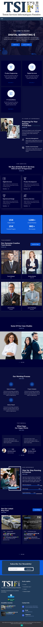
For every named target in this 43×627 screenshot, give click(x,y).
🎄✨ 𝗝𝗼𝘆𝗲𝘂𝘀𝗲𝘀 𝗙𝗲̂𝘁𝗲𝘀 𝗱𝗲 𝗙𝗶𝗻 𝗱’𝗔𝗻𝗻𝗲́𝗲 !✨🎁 (31, 534)
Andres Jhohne (32, 276)
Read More (10, 82)
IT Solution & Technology (32, 348)
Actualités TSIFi (6, 517)
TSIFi (4, 531)
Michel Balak (11, 307)
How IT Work (26, 44)
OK (21, 625)
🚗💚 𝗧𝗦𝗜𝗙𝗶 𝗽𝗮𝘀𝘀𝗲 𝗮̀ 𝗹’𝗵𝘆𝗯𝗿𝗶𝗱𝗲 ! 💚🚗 (9, 534)
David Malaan (11, 276)
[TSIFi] (21, 8)
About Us (15, 44)
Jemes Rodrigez (32, 307)
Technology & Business (11, 348)
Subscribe (29, 569)
